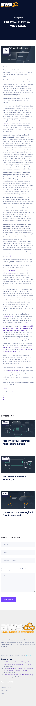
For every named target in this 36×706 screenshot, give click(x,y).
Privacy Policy (5, 690)
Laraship (28, 655)
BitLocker (5, 123)
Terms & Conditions (7, 687)
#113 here (25, 322)
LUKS (20, 123)
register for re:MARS (14, 371)
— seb (5, 388)
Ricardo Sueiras (8, 316)
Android (8, 256)
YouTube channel (26, 349)
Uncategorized (18, 18)
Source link (11, 392)
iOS (31, 254)
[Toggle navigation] (34, 4)
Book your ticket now (9, 351)
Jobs (2, 693)
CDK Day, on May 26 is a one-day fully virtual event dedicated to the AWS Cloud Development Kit (18, 328)
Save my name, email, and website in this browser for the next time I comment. (17, 570)
